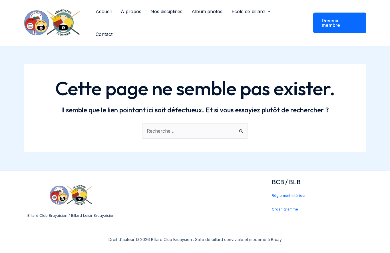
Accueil (104, 11)
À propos (131, 11)
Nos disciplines (166, 11)
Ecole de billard (248, 11)
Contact (104, 34)
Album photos (207, 11)
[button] (267, 11)
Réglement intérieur (289, 195)
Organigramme (285, 209)
